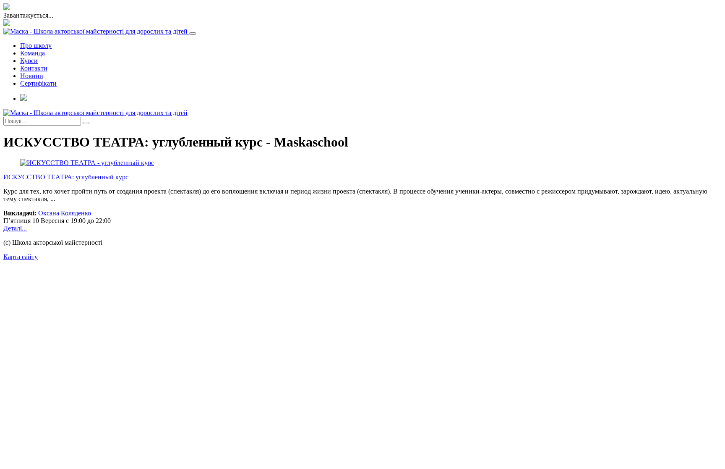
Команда (32, 53)
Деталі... (15, 228)
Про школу (36, 45)
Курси (29, 60)
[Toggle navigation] (192, 33)
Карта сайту (20, 256)
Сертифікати (38, 83)
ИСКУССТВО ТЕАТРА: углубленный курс (65, 177)
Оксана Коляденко (64, 213)
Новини (31, 75)
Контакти (33, 68)
